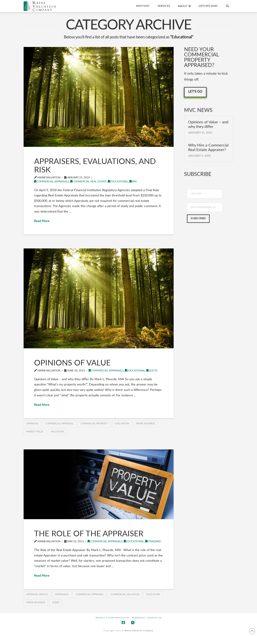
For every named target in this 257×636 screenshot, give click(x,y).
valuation (57, 432)
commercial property (94, 424)
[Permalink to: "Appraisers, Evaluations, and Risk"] (99, 97)
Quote (153, 370)
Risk (134, 181)
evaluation (122, 424)
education (153, 594)
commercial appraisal (59, 424)
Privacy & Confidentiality (113, 618)
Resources (138, 618)
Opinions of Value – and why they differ (208, 124)
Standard (154, 541)
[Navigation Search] (227, 6)
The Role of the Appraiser (88, 534)
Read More (41, 221)
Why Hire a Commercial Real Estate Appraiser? (208, 147)
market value (35, 432)
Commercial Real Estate (89, 181)
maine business (145, 424)
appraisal (32, 424)
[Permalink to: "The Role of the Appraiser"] (99, 484)
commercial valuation (124, 594)
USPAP (55, 602)
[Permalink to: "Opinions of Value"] (99, 298)
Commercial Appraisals (52, 181)
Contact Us (154, 618)
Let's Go (195, 91)
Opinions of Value (72, 363)
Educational (119, 181)
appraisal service (37, 594)
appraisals (62, 594)
